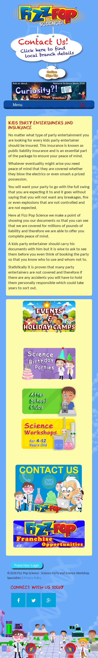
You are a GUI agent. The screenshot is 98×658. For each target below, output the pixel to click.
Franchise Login (26, 565)
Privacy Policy (32, 578)
